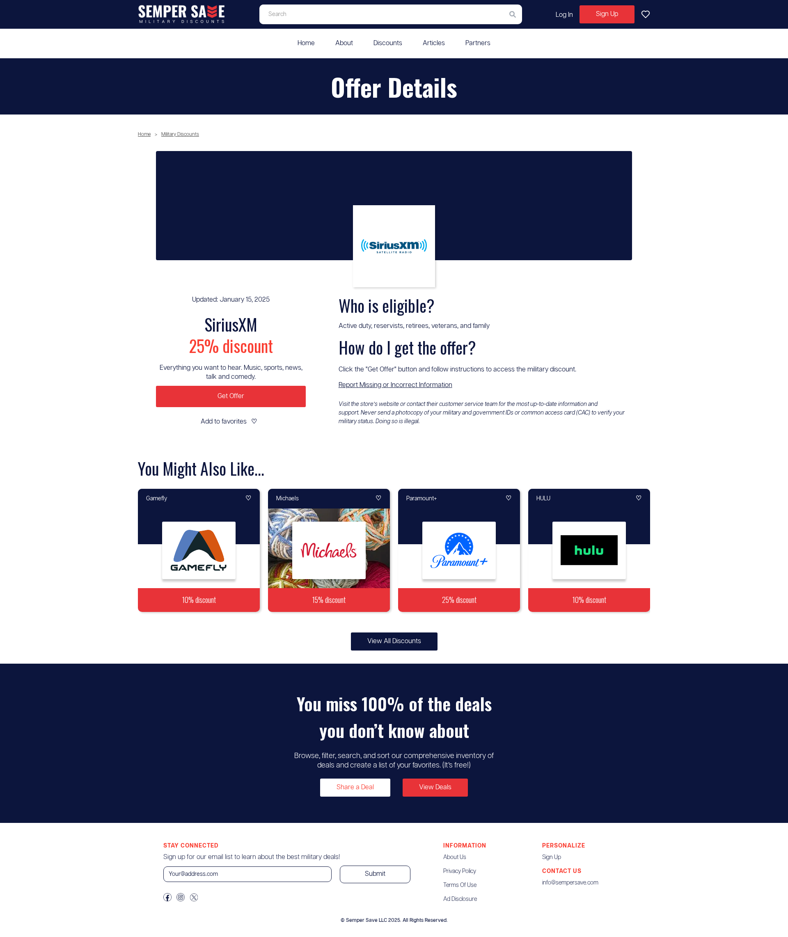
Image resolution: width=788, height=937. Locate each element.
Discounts (387, 43)
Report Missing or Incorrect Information (395, 385)
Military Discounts (180, 134)
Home (306, 43)
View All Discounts (394, 641)
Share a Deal (355, 787)
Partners (477, 43)
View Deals (435, 787)
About (344, 43)
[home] (182, 14)
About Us (454, 857)
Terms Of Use (459, 885)
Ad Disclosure (460, 899)
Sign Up (607, 14)
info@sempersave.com (570, 883)
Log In (564, 14)
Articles (434, 43)
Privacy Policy (459, 871)
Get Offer (231, 396)
